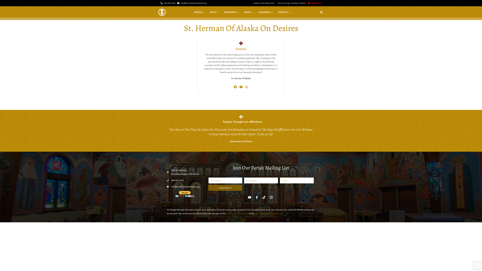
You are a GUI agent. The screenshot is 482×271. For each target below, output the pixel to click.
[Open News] (252, 12)
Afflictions (255, 121)
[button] (321, 12)
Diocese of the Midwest (237, 213)
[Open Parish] (204, 12)
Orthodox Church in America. (268, 213)
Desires (241, 49)
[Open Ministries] (238, 12)
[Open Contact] (290, 12)
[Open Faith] (218, 12)
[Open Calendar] (272, 12)
